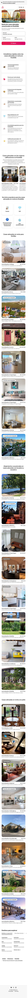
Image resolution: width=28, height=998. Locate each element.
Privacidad (10, 991)
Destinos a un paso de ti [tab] (7, 933)
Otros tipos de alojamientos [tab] (20, 933)
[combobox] (13, 34)
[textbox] (7, 39)
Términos (16, 991)
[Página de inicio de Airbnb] (3, 7)
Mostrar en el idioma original (9, 3)
